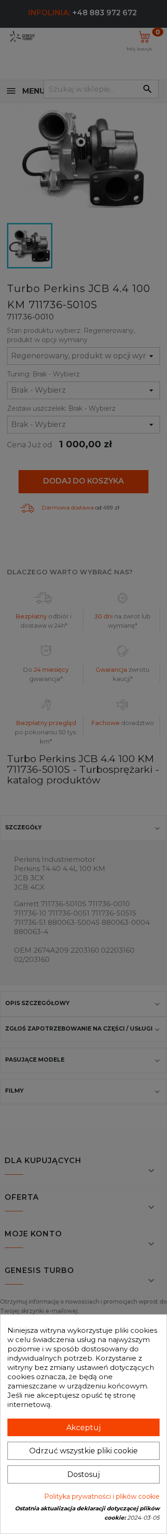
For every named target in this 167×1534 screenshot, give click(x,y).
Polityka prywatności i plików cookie (102, 1496)
